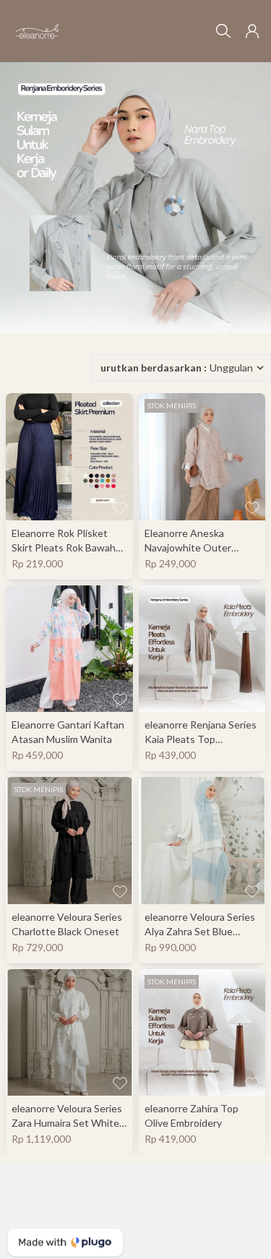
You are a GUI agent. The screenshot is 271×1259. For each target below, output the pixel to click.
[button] (252, 31)
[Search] (223, 31)
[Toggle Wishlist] (120, 507)
